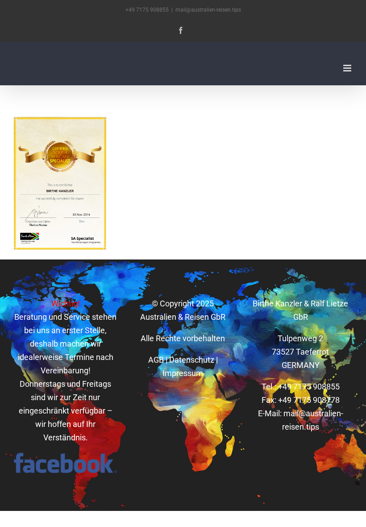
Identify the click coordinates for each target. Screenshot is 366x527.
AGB (156, 359)
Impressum (182, 373)
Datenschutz (191, 359)
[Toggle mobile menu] (348, 68)
